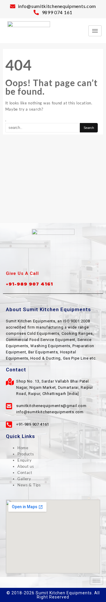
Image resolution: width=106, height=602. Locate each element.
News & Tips (29, 485)
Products (25, 454)
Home (23, 447)
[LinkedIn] (66, 259)
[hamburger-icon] (95, 30)
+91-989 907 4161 (29, 284)
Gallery (24, 478)
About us (25, 466)
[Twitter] (53, 259)
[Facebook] (40, 259)
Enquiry (24, 460)
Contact (24, 472)
